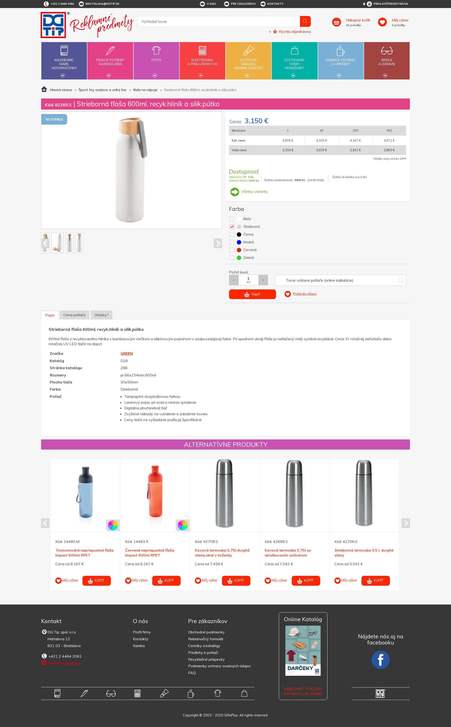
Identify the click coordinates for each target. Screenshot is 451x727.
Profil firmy (142, 632)
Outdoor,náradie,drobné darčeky (248, 64)
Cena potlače (74, 314)
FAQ (192, 672)
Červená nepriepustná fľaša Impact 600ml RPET (149, 552)
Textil (156, 60)
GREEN (127, 353)
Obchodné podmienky (206, 632)
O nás (211, 3)
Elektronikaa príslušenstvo (202, 62)
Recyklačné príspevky (206, 659)
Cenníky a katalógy (204, 645)
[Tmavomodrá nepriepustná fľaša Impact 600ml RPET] (85, 493)
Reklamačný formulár (205, 638)
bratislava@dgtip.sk (102, 3)
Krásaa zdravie (386, 62)
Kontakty (275, 3)
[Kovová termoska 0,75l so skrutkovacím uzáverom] (294, 493)
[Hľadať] (305, 21)
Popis (49, 315)
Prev (45, 243)
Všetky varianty (254, 191)
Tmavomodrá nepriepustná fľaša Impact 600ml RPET (84, 552)
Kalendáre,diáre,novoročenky (64, 64)
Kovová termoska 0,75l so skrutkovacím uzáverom (288, 552)
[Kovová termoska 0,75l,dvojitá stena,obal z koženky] (224, 493)
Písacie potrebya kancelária (110, 62)
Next (218, 243)
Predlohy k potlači (203, 652)
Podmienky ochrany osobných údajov (219, 666)
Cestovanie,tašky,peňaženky (294, 64)
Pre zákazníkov (243, 3)
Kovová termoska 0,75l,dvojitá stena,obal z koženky (222, 552)
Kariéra (139, 645)
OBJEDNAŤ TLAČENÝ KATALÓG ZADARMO (303, 691)
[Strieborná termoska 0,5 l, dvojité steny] (364, 493)
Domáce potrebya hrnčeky (341, 62)
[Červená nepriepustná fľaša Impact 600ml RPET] (155, 493)
